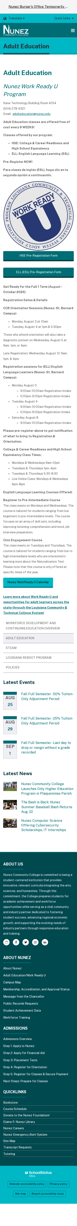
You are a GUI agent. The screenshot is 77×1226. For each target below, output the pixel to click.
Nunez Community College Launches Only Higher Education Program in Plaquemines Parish (47, 788)
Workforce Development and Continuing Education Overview (33, 625)
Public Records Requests (20, 1003)
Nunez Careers (13, 1128)
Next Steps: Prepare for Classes (25, 1081)
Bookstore (10, 1102)
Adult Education (20, 638)
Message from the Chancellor (23, 996)
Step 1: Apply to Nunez (18, 1046)
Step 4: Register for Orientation (25, 1067)
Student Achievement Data (22, 1010)
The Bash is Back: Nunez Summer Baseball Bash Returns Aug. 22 (46, 807)
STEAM (11, 648)
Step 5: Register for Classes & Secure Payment (35, 1074)
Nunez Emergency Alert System (25, 1134)
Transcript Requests (17, 1147)
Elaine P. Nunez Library (19, 1122)
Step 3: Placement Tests (20, 1060)
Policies (12, 667)
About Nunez (12, 968)
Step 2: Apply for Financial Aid (24, 1053)
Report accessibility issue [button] (48, 1193)
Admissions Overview (17, 1039)
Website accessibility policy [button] (27, 1184)
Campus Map (12, 982)
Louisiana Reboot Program (28, 657)
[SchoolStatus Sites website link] (38, 1174)
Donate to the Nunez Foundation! (26, 1115)
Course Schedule (15, 1109)
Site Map (9, 1141)
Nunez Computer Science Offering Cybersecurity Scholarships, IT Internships (43, 825)
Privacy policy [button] (58, 1184)
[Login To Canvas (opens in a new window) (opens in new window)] (6, 942)
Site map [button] (20, 1193)
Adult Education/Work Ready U (24, 975)
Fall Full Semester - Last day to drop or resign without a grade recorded (46, 747)
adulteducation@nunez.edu (31, 114)
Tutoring (9, 1154)
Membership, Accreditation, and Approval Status (36, 989)
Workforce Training (16, 1017)
